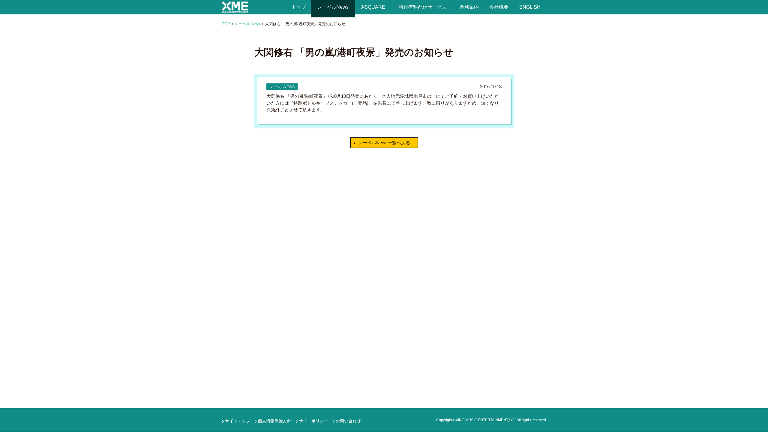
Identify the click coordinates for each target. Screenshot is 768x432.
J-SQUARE (373, 7)
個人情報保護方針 (274, 420)
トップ (299, 7)
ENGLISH (530, 7)
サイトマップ (237, 420)
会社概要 (498, 7)
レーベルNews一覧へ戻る (384, 142)
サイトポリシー (313, 420)
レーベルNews (333, 7)
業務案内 (469, 7)
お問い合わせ (348, 420)
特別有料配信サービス (423, 7)
